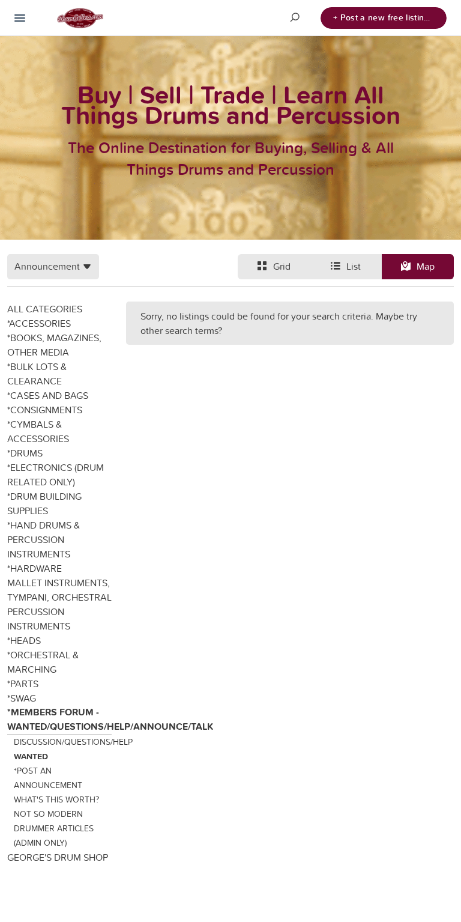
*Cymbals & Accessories (38, 431)
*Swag (21, 698)
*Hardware (34, 568)
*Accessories (39, 323)
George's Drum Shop (57, 857)
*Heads (24, 640)
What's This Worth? (56, 799)
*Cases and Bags (47, 395)
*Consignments (44, 409)
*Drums (25, 452)
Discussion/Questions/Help (63, 742)
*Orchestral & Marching (43, 662)
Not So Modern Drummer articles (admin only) (54, 828)
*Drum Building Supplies (44, 503)
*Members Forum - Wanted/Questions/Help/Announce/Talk (59, 719)
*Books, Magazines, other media (54, 345)
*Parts (22, 683)
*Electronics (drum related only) (55, 474)
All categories (44, 308)
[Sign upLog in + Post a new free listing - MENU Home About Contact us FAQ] (20, 18)
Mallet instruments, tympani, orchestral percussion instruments (59, 604)
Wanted (31, 756)
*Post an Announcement (48, 778)
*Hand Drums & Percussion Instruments (43, 539)
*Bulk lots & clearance (37, 373)
